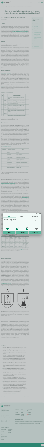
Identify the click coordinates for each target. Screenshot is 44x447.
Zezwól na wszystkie (34, 232)
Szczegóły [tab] (22, 216)
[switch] (17, 229)
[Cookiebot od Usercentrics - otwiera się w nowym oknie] (37, 213)
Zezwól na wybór (22, 232)
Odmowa (9, 232)
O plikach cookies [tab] (35, 216)
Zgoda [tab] (9, 216)
